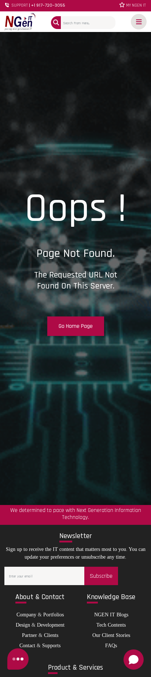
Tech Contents (111, 625)
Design (23, 625)
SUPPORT (37, 5)
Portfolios (53, 614)
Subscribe (101, 576)
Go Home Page (76, 326)
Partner (29, 635)
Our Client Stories (111, 635)
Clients (51, 635)
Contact (27, 645)
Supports (51, 645)
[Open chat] (134, 659)
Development (51, 625)
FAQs (111, 645)
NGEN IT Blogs (111, 614)
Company (26, 614)
